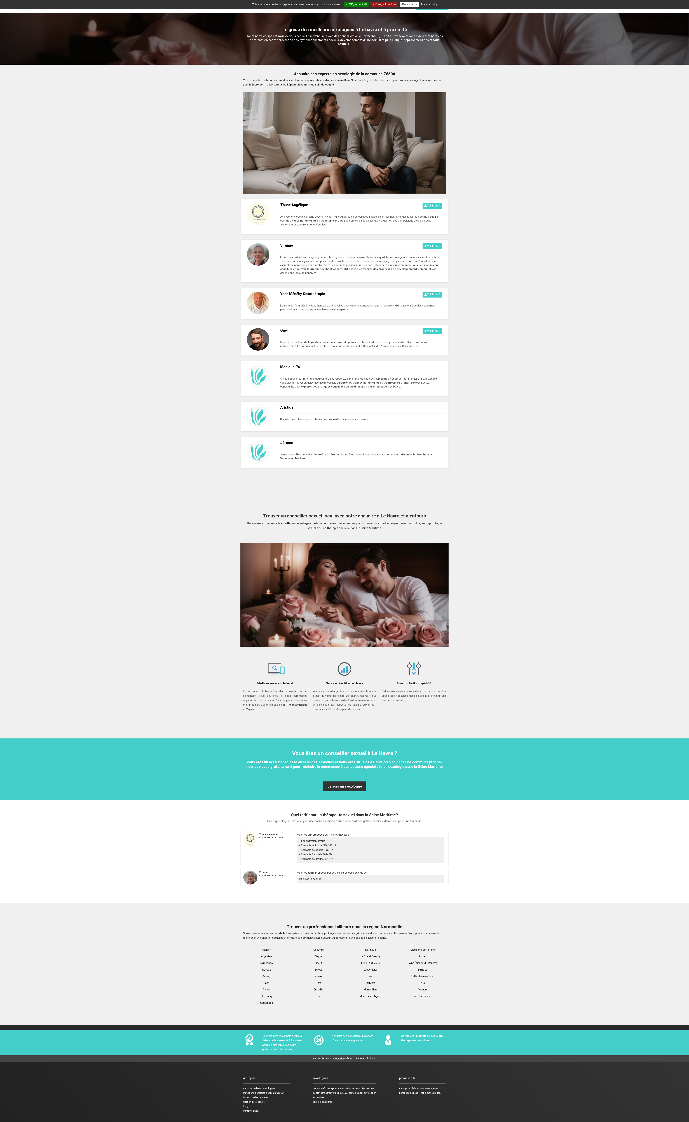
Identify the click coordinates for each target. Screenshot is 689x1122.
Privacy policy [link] (429, 4)
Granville (318, 989)
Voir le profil (433, 205)
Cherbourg (267, 996)
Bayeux (266, 969)
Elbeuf (318, 963)
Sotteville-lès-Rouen (422, 976)
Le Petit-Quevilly (370, 963)
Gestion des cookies (254, 1101)
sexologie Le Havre (322, 1101)
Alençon (266, 949)
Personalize (409, 4)
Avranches (266, 963)
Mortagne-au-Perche (423, 949)
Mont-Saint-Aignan (370, 996)
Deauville (318, 949)
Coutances (266, 1002)
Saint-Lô (422, 969)
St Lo (423, 982)
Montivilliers (371, 989)
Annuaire (247, 1088)
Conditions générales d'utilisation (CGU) (264, 1093)
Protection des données (255, 1097)
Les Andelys (371, 969)
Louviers (370, 982)
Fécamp (318, 976)
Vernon (422, 989)
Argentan (266, 956)
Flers (318, 982)
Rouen (422, 956)
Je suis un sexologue (344, 786)
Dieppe (318, 956)
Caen (266, 982)
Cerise (266, 989)
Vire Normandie (422, 996)
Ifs (318, 996)
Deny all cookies (386, 4)
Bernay (267, 976)
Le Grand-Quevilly (370, 956)
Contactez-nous (251, 1110)
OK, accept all (357, 4)
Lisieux (370, 976)
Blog (245, 1106)
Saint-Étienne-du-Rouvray (422, 963)
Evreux (318, 969)
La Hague (370, 949)
